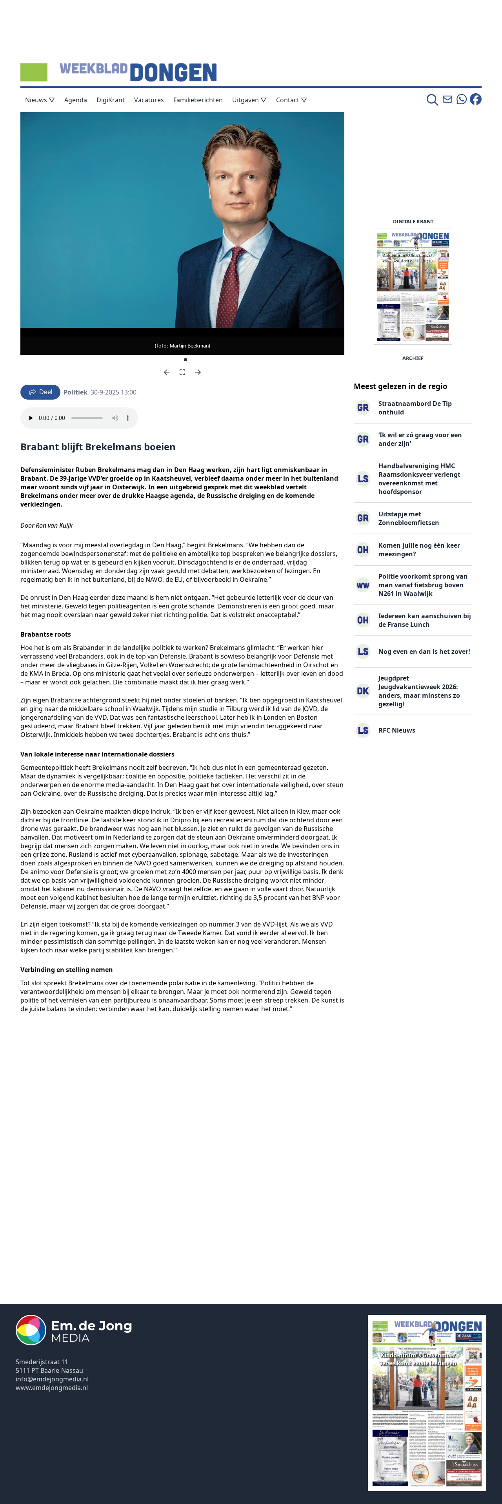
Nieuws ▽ (40, 100)
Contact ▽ (291, 100)
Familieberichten (198, 100)
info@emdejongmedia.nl (52, 1379)
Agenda (75, 100)
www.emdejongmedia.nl (52, 1387)
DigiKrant (110, 100)
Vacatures (149, 100)
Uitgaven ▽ (249, 100)
